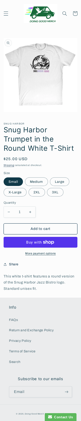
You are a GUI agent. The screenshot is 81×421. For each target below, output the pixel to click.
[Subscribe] (66, 391)
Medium (36, 181)
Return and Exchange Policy (31, 330)
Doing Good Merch (35, 414)
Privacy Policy (20, 340)
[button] (6, 13)
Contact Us (62, 417)
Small (13, 181)
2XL (37, 192)
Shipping (9, 165)
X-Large (15, 192)
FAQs (13, 320)
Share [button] (13, 264)
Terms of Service (22, 351)
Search (14, 362)
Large (59, 181)
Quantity (10, 202)
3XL (55, 192)
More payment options (40, 253)
